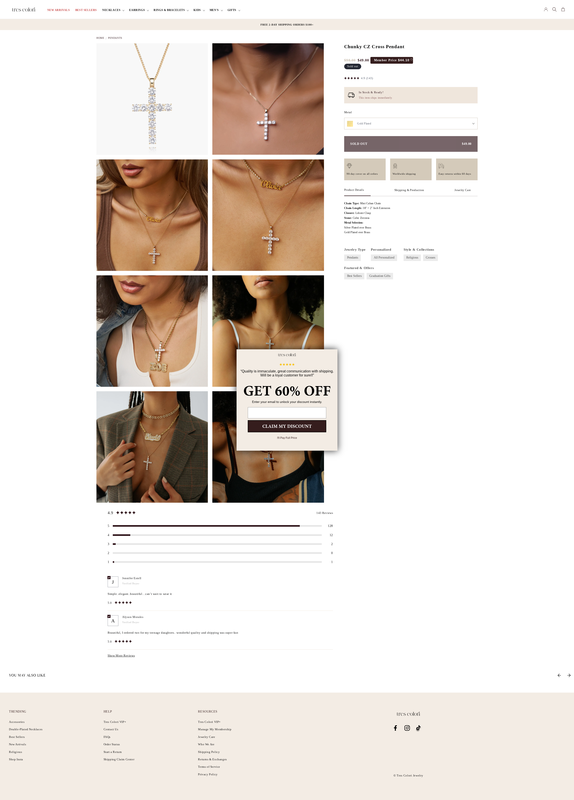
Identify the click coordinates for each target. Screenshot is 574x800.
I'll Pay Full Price (287, 437)
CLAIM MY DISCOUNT (287, 426)
